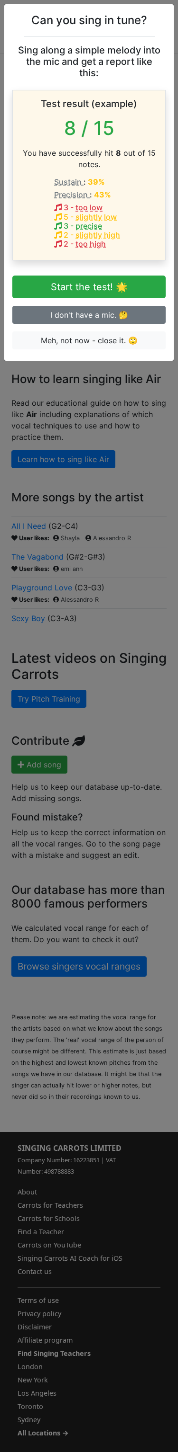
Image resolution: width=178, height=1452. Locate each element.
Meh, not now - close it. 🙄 (89, 340)
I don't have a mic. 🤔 (89, 315)
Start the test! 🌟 (89, 287)
